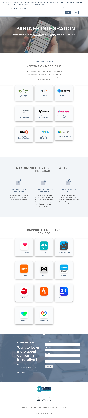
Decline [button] (75, 12)
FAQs (39, 407)
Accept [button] (68, 12)
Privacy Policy (54, 407)
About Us (24, 407)
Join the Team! (32, 407)
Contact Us (46, 407)
